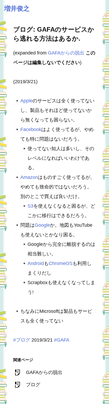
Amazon (29, 177)
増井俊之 (17, 8)
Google (42, 225)
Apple (26, 100)
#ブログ (21, 340)
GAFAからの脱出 (66, 53)
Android (36, 263)
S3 (30, 206)
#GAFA (61, 340)
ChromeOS (60, 263)
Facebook (30, 129)
